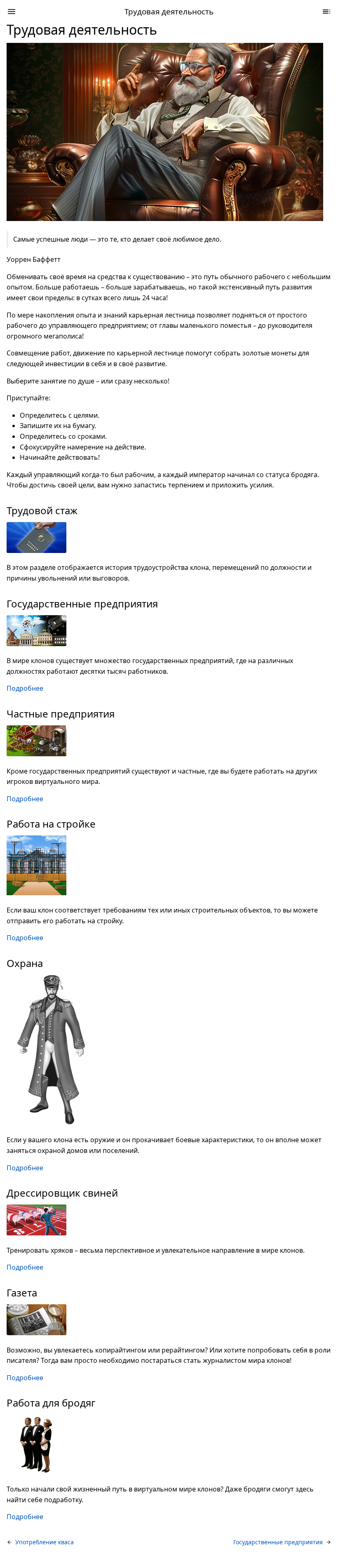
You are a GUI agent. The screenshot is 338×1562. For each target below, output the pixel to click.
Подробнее (25, 688)
